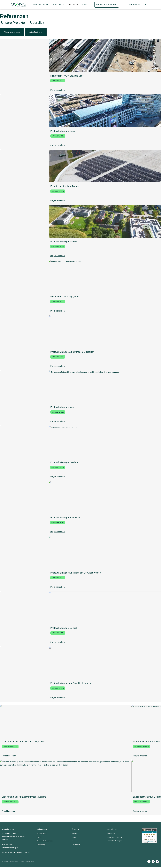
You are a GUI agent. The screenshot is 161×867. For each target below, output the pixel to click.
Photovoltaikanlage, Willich (63, 407)
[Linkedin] (157, 861)
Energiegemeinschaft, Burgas (64, 186)
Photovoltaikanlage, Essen (63, 131)
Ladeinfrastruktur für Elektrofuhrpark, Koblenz (24, 797)
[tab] (12, 32)
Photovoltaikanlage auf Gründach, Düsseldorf (72, 352)
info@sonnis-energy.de (10, 848)
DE (143, 5)
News (85, 5)
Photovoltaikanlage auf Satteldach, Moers (70, 683)
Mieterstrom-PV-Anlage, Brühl (64, 296)
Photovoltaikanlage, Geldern (64, 462)
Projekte (73, 5)
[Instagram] (153, 861)
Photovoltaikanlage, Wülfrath (64, 241)
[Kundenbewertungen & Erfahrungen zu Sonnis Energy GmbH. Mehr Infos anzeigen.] (150, 835)
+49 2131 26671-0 (8, 844)
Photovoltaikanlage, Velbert (63, 628)
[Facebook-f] (148, 861)
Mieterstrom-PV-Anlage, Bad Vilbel (67, 76)
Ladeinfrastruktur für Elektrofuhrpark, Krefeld (23, 741)
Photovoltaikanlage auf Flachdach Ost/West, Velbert (75, 573)
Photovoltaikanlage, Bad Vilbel (65, 517)
